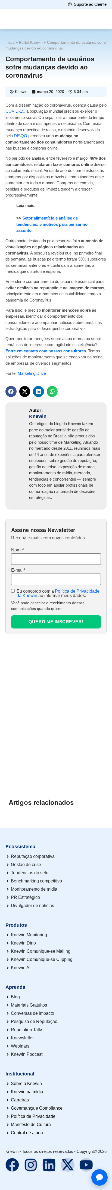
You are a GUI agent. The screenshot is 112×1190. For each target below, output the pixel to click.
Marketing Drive (32, 373)
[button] (11, 391)
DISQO (20, 135)
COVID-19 (14, 111)
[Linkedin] (49, 1165)
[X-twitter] (67, 1165)
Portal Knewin (31, 42)
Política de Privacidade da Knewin (58, 593)
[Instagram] (31, 1165)
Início (10, 42)
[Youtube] (86, 1165)
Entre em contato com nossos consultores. (46, 351)
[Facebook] (12, 1165)
